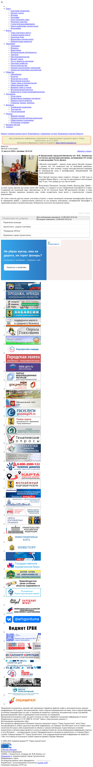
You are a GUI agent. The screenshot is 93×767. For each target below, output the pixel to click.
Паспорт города (17, 13)
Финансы (15, 48)
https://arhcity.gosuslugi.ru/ (66, 143)
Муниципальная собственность (24, 52)
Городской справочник (20, 11)
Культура (14, 76)
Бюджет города (17, 59)
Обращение (6, 756)
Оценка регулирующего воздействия (26, 70)
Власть (9, 30)
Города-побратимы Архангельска (24, 26)
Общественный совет (19, 85)
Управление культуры (67, 134)
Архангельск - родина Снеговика (17, 227)
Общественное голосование (22, 120)
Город (8, 9)
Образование (16, 74)
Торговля (14, 55)
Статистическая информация (23, 24)
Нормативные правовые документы (25, 98)
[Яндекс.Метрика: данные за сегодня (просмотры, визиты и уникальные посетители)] (9, 750)
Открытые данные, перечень (22, 103)
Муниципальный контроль (22, 90)
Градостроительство (19, 65)
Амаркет (9, 127)
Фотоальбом (16, 28)
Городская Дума (17, 37)
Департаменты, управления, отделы (42, 134)
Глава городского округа (21, 33)
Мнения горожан (18, 116)
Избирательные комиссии (21, 41)
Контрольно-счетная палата (22, 39)
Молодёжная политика (20, 81)
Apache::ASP (42, 763)
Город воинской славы (20, 19)
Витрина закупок (13, 125)
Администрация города (20, 35)
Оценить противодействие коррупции (26, 118)
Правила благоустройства (21, 100)
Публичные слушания (20, 122)
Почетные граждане (19, 22)
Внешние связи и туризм (21, 87)
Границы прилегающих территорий (25, 68)
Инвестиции (16, 50)
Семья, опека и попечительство (24, 83)
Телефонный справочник (21, 107)
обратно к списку (84, 151)
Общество (10, 72)
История (14, 15)
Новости (79, 134)
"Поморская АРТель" (12, 231)
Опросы (9, 114)
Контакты (10, 105)
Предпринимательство (20, 57)
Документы (10, 94)
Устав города (16, 96)
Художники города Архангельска (17, 235)
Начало (4, 134)
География (15, 17)
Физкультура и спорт (19, 79)
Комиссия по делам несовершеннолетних (28, 92)
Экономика (10, 44)
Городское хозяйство (19, 63)
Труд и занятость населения (22, 61)
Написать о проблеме (16, 267)
